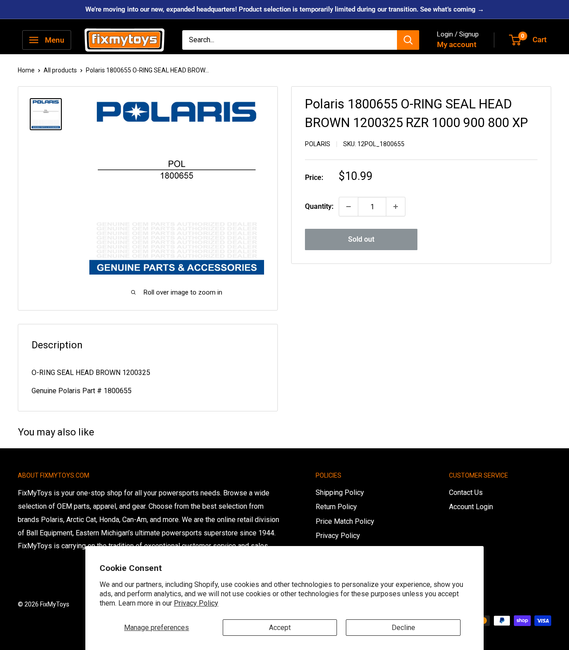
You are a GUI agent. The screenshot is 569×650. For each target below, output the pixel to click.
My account (457, 44)
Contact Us (466, 492)
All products (60, 70)
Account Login (471, 506)
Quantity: (319, 206)
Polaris (317, 144)
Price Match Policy (345, 521)
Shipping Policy (340, 492)
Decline (403, 627)
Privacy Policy (196, 603)
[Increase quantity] (395, 206)
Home (26, 70)
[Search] (408, 40)
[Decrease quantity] (348, 206)
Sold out (361, 239)
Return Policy (336, 506)
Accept (280, 627)
